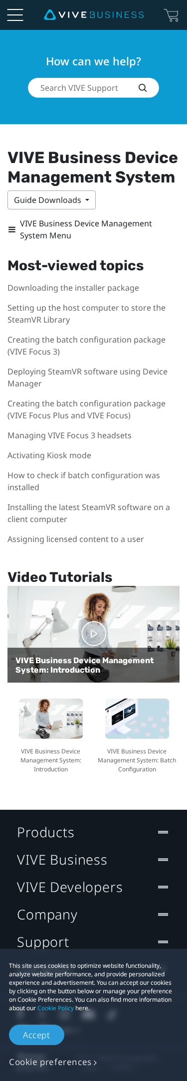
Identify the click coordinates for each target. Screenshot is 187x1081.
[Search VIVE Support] (148, 88)
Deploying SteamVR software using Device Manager (87, 377)
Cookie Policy (55, 1008)
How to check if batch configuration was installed (83, 481)
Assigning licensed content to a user (75, 539)
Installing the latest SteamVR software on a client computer (88, 513)
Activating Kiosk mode (49, 455)
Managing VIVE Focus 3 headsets (69, 435)
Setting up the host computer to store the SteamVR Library (86, 313)
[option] (50, 734)
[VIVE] (94, 14)
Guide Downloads (48, 199)
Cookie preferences (50, 1062)
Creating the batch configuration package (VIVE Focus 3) (86, 345)
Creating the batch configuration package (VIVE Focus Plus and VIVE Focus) (86, 409)
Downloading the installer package (73, 287)
